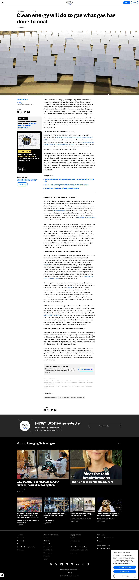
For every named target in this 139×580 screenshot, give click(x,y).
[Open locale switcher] (2, 575)
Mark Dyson (20, 103)
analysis (46, 265)
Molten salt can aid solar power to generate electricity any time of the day (69, 180)
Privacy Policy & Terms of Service (69, 569)
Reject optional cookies (125, 567)
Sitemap (69, 572)
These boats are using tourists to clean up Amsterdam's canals (66, 185)
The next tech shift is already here (92, 481)
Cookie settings (125, 576)
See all (119, 443)
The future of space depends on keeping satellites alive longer (108, 514)
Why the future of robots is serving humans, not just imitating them (38, 483)
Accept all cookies (124, 571)
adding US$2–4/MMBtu (52, 315)
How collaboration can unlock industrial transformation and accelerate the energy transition (28, 515)
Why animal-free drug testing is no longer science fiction (82, 514)
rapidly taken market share (86, 217)
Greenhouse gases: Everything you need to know (62, 188)
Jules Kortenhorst (22, 99)
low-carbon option (59, 210)
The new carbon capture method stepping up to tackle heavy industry (55, 515)
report (70, 287)
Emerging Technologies (26, 11)
